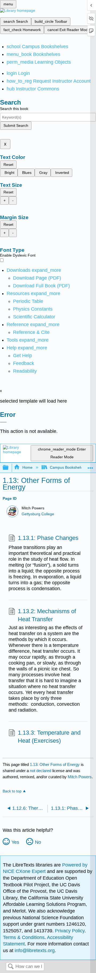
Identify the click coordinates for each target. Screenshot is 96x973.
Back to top (12, 791)
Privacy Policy (70, 930)
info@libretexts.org (34, 950)
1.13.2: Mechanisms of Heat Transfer (47, 615)
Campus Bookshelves (68, 467)
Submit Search (15, 125)
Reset (8, 164)
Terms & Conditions (24, 937)
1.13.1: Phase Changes (48, 538)
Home (27, 467)
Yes (15, 842)
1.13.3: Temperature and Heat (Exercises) (49, 736)
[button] (23, 363)
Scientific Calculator (34, 316)
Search (10, 967)
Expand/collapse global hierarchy (9, 467)
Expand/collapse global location (90, 466)
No (38, 842)
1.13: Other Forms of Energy (55, 764)
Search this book (14, 108)
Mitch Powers (80, 776)
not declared (41, 770)
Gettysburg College (38, 514)
